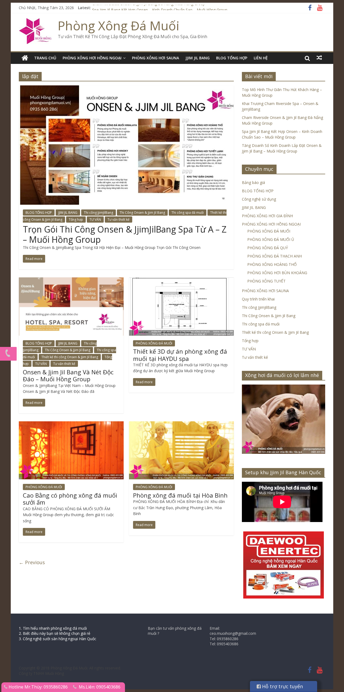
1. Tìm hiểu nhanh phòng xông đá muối (53, 628)
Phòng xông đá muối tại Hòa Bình (180, 495)
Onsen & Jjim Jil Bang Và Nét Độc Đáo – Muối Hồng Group (68, 375)
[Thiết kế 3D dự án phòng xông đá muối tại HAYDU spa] (181, 281)
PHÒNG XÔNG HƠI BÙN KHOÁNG (277, 272)
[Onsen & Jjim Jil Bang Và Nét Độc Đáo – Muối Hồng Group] (71, 281)
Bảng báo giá (253, 182)
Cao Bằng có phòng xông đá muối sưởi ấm (70, 498)
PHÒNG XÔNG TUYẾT (266, 281)
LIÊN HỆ (261, 57)
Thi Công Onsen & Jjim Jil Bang (142, 212)
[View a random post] (319, 57)
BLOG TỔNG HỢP (231, 57)
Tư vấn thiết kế (119, 219)
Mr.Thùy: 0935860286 (46, 687)
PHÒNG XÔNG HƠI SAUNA (155, 57)
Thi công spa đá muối (187, 212)
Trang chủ (45, 57)
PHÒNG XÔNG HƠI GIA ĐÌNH (267, 215)
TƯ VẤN (95, 219)
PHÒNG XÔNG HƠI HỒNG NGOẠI (92, 57)
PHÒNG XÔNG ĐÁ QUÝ (267, 247)
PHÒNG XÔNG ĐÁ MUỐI (154, 343)
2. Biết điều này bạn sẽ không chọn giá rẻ (54, 633)
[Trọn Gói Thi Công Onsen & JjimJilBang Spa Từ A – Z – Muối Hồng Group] (126, 89)
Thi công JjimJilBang (98, 212)
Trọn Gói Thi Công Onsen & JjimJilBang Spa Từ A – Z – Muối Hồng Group (125, 234)
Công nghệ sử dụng (259, 199)
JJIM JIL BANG (197, 57)
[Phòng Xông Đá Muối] (35, 21)
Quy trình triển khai (258, 299)
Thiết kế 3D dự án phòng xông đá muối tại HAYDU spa (180, 354)
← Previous (32, 562)
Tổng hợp (76, 219)
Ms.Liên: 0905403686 (99, 687)
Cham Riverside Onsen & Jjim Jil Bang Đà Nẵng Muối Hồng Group (148, 7)
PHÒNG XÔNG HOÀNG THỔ (272, 264)
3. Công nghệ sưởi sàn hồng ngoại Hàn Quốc (57, 638)
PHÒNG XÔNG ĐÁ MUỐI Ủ (270, 239)
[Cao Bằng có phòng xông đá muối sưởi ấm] (71, 424)
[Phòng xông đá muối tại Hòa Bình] (181, 424)
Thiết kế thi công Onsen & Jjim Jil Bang (69, 357)
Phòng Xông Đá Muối (119, 25)
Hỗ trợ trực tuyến (282, 686)
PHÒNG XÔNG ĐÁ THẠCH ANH (274, 256)
